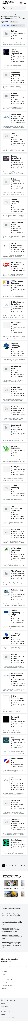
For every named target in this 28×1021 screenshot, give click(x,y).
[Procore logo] (8, 2)
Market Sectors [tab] (17, 966)
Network (5, 4)
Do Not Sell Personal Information (8, 1011)
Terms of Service (5, 1009)
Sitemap (3, 1014)
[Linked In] (1, 1000)
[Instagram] (11, 1000)
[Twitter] (7, 1000)
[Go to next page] (24, 865)
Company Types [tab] (6, 966)
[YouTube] (14, 1000)
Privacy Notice (4, 1006)
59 (21, 865)
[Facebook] (4, 1000)
